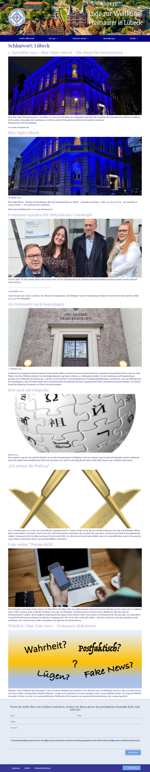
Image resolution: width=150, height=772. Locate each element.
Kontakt (133, 38)
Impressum (16, 768)
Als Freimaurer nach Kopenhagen (36, 303)
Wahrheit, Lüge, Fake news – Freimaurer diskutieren (52, 625)
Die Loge (52, 38)
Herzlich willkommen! (26, 38)
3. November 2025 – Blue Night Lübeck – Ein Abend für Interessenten (65, 52)
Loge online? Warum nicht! (30, 544)
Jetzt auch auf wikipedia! (28, 389)
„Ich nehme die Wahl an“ (28, 465)
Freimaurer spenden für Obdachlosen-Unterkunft (50, 214)
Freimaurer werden (79, 38)
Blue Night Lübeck (23, 132)
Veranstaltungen (109, 38)
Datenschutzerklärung (42, 768)
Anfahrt (27, 768)
